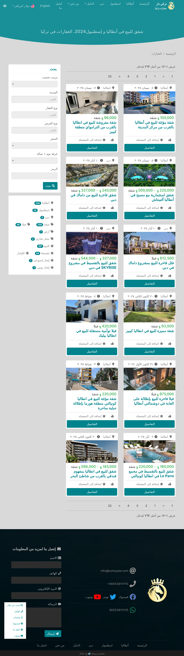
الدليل (76, 645)
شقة (44, 224)
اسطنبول (115, 3)
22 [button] (110, 76)
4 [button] (128, 76)
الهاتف (53, 573)
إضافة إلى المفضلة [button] (148, 140)
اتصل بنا (59, 6)
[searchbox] (36, 99)
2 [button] (146, 76)
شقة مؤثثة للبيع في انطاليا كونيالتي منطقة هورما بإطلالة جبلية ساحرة (94, 403)
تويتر (106, 597)
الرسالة (53, 604)
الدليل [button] (90, 3)
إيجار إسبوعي (40, 260)
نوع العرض (51, 123)
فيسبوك (124, 597)
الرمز (54, 169)
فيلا (22, 224)
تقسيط (43, 253)
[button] (119, 76)
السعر (54, 138)
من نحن (60, 645)
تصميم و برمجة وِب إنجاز (91, 653)
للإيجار (21, 253)
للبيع (44, 246)
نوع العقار (52, 108)
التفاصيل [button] (149, 147)
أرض (45, 231)
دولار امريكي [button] (23, 6)
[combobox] (35, 99)
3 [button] (137, 76)
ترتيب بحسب (50, 77)
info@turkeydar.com (115, 570)
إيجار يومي (42, 267)
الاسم (54, 558)
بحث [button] (48, 186)
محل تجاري (41, 238)
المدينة (54, 92)
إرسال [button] (51, 633)
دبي (102, 3)
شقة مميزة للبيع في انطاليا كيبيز (150, 331)
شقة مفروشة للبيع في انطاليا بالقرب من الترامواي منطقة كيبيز (94, 127)
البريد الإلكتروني (48, 588)
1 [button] (172, 76)
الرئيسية (144, 3)
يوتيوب (89, 597)
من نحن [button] (74, 3)
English (45, 6)
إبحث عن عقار (13, 605)
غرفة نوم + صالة (47, 154)
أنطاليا (130, 3)
